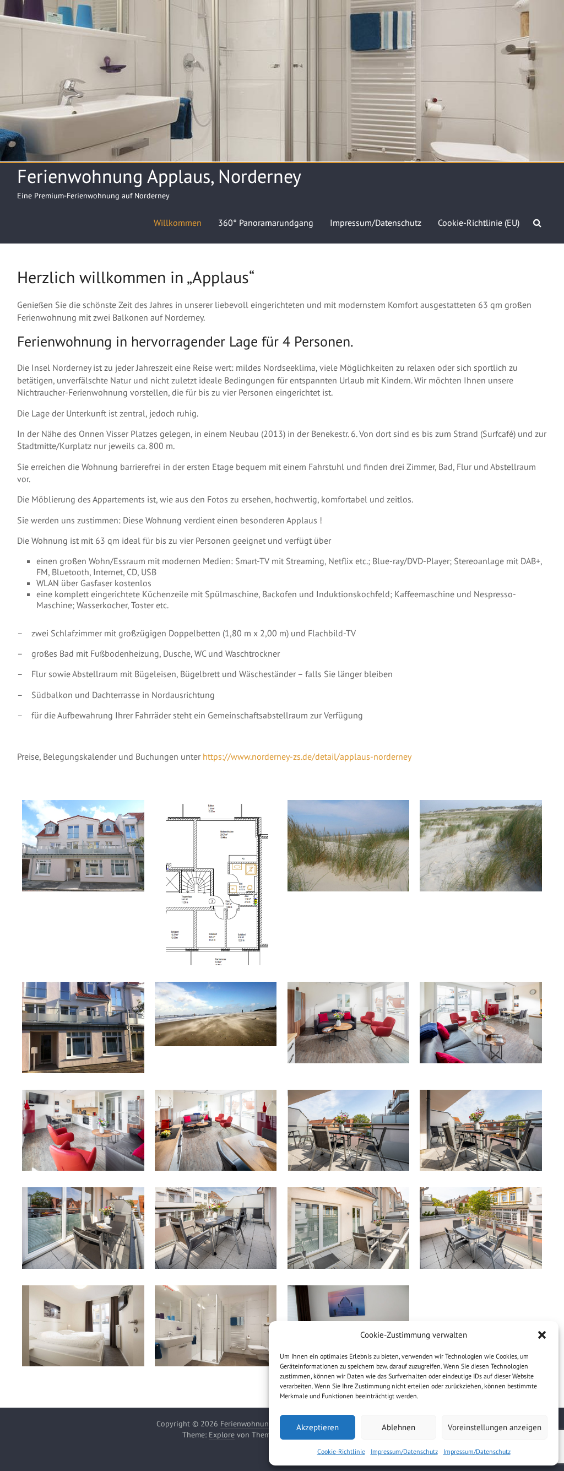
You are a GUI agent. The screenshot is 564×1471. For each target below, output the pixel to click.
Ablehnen (398, 1427)
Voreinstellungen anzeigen (494, 1427)
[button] (541, 1334)
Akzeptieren (317, 1427)
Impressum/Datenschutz (404, 1451)
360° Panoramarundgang (265, 222)
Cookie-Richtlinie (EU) (478, 222)
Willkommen (178, 222)
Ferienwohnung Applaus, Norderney (159, 176)
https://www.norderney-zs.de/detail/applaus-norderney (307, 756)
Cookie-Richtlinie (341, 1451)
